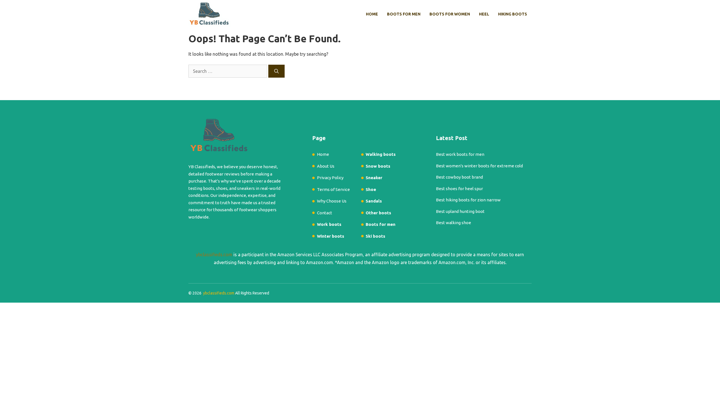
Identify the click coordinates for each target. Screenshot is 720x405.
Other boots (378, 212)
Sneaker (374, 177)
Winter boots (330, 236)
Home (372, 14)
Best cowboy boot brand (459, 177)
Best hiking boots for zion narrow (468, 199)
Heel (484, 14)
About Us (325, 166)
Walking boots (381, 154)
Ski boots (375, 236)
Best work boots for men (460, 154)
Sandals (374, 201)
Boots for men (403, 14)
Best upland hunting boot (460, 211)
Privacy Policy (330, 177)
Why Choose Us (331, 201)
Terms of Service (333, 189)
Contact (324, 212)
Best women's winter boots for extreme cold (479, 165)
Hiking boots (512, 14)
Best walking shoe (453, 222)
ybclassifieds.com (214, 254)
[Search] (276, 71)
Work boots (329, 224)
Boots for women (449, 14)
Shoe (371, 189)
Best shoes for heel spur (459, 188)
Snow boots (378, 166)
